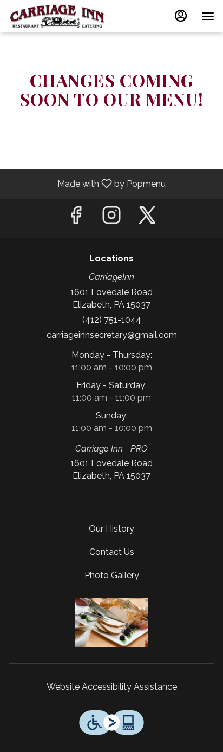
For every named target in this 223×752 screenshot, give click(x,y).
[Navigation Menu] (208, 16)
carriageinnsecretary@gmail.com (112, 335)
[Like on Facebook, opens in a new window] (76, 218)
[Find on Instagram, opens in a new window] (111, 218)
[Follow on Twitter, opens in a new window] (147, 218)
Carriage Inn (111, 622)
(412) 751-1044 (111, 320)
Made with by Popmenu (87, 183)
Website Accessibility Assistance (112, 687)
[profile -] (180, 15)
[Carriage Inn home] (57, 16)
